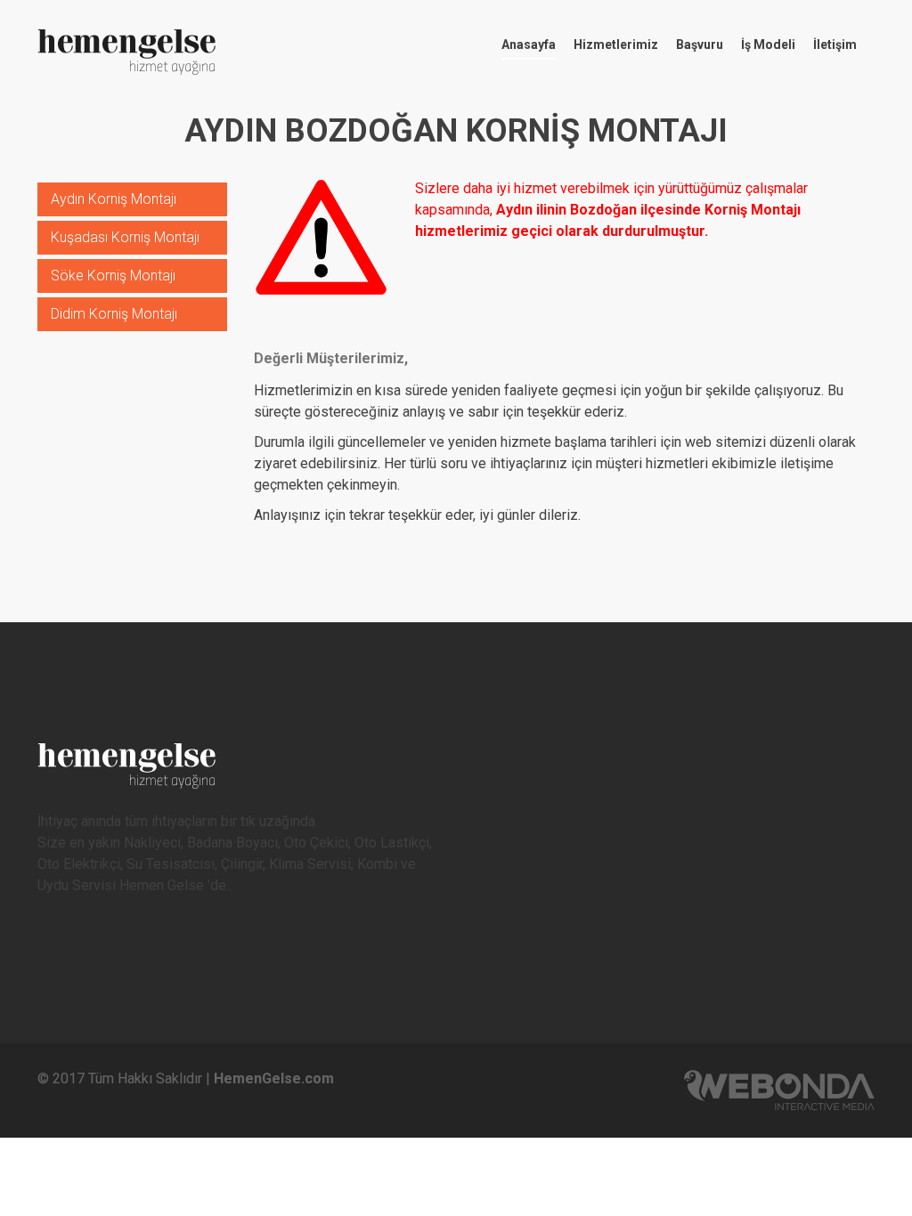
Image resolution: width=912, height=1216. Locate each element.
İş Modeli (768, 44)
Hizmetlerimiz (616, 44)
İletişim (835, 44)
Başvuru (699, 44)
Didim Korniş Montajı (114, 313)
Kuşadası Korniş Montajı (125, 237)
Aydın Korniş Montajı (113, 199)
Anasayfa (528, 44)
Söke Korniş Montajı (113, 275)
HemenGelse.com (274, 1078)
